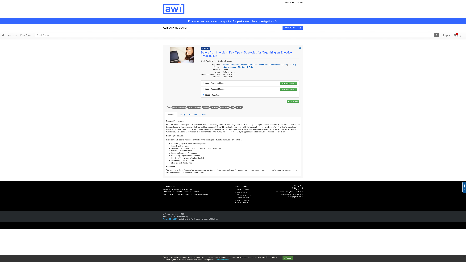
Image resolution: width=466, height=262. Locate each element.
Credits (203, 114)
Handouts (193, 114)
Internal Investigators (249, 64)
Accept (288, 258)
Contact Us (299, 192)
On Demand (205, 48)
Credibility (292, 64)
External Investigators (231, 64)
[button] (300, 48)
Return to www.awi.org (292, 27)
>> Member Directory (242, 197)
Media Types (25, 35)
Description (171, 114)
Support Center (169, 216)
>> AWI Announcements (243, 195)
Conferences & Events (288, 194)
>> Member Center (241, 192)
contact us (289, 2)
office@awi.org (203, 194)
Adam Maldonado (229, 67)
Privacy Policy (289, 192)
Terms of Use (279, 192)
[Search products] (436, 35)
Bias (285, 64)
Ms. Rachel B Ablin (245, 67)
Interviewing (264, 64)
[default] (182, 55)
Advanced (206, 107)
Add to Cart (293, 102)
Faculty (182, 114)
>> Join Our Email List (242, 200)
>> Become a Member (242, 189)
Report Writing (276, 64)
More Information (222, 259)
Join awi (300, 2)
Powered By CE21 (170, 219)
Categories (12, 35)
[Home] (3, 35)
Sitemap (300, 194)
